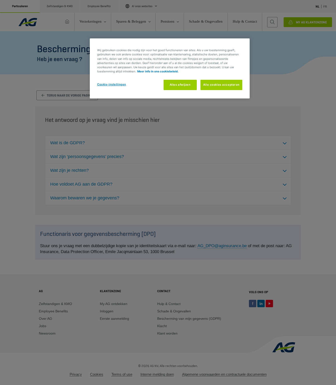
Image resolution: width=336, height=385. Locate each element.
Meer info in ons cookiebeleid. (157, 71)
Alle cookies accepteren (221, 84)
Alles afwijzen (180, 84)
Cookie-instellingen (111, 84)
